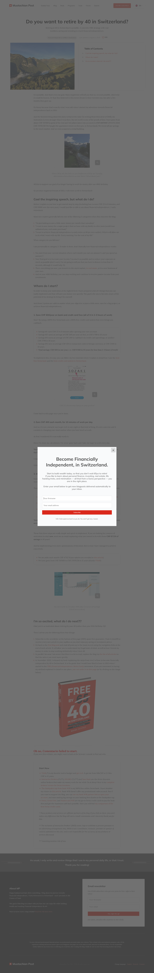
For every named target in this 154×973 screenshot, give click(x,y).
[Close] (113, 450)
